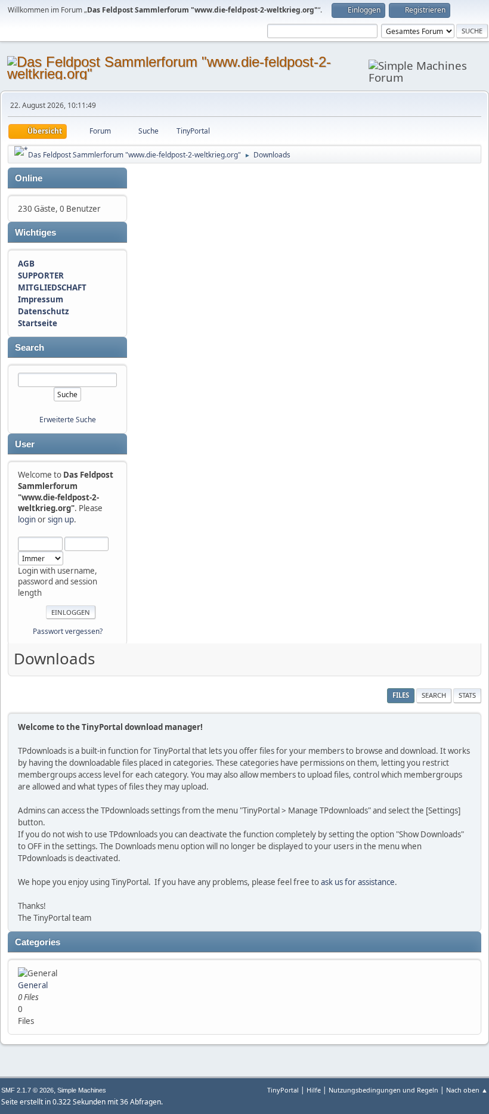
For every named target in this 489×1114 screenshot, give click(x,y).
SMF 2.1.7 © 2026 (27, 1090)
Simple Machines (81, 1090)
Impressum (40, 299)
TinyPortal (283, 1089)
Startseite (37, 323)
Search (29, 347)
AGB (26, 263)
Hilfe (314, 1089)
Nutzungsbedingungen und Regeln (383, 1089)
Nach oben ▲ (467, 1089)
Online (28, 178)
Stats (467, 695)
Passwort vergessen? (68, 631)
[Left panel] (21, 151)
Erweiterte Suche (67, 419)
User (25, 444)
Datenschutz (43, 311)
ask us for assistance (358, 882)
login (27, 519)
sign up (61, 519)
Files (400, 695)
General (33, 985)
